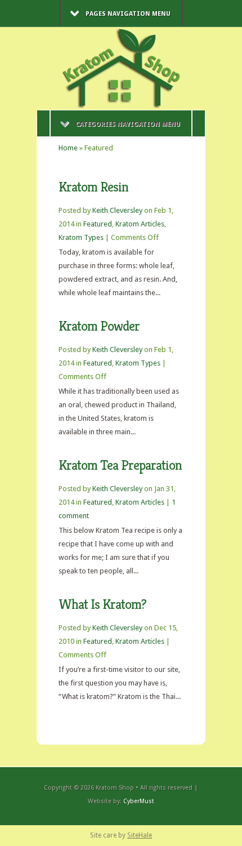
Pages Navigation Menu (128, 13)
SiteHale (139, 835)
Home (68, 148)
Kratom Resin (93, 187)
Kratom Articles (139, 224)
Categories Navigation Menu (127, 124)
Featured (97, 224)
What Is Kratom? (102, 604)
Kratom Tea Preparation (120, 465)
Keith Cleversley (117, 210)
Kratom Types (81, 237)
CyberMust (138, 801)
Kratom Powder (99, 326)
